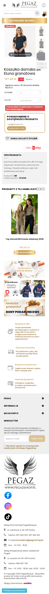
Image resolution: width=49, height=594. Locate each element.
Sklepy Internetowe (13, 583)
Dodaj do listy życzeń (23, 138)
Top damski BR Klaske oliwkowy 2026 (24, 239)
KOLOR (8, 100)
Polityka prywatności (14, 590)
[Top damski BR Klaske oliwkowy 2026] (24, 214)
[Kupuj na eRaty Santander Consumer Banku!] (34, 148)
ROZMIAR (9, 92)
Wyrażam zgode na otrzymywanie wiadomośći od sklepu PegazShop (21, 447)
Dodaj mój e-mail (16, 128)
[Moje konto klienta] (45, 5)
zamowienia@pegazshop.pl (29, 540)
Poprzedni (41, 63)
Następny (41, 67)
